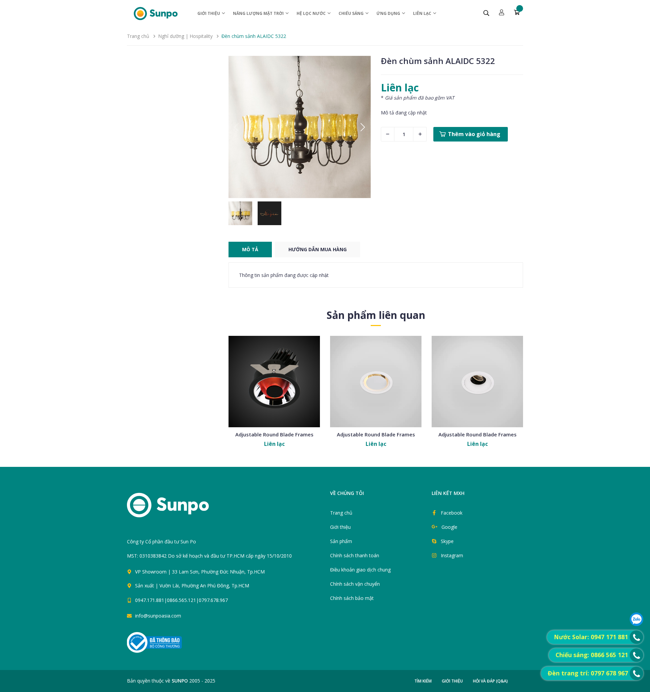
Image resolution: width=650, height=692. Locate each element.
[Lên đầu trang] (332, 603)
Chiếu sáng (352, 13)
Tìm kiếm (423, 681)
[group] (300, 127)
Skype (447, 541)
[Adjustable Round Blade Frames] (274, 381)
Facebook (451, 513)
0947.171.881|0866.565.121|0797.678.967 (181, 600)
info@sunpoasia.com (158, 615)
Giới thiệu (209, 13)
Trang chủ (341, 513)
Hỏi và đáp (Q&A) (490, 681)
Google (449, 527)
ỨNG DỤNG (388, 13)
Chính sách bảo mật (352, 598)
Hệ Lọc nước (312, 13)
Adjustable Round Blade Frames (274, 434)
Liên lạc (422, 13)
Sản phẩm (341, 541)
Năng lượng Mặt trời (259, 13)
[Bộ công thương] (154, 642)
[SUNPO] (179, 508)
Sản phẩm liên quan (376, 315)
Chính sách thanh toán (354, 555)
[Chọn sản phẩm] (274, 398)
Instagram (452, 555)
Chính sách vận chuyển (355, 584)
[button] (362, 127)
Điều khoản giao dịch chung (360, 569)
